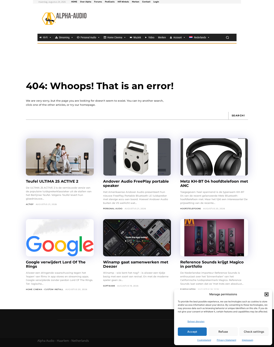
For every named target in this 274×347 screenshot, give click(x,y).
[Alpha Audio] (64, 18)
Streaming (64, 37)
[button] (266, 294)
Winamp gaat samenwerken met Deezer (135, 264)
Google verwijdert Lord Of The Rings (56, 264)
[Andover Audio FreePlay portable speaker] (137, 157)
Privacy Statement (226, 340)
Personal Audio (88, 37)
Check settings (254, 331)
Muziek (137, 37)
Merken (162, 37)
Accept (192, 331)
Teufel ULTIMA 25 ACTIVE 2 (52, 181)
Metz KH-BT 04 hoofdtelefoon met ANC (214, 183)
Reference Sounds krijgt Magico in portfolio (212, 264)
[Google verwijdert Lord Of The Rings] (60, 237)
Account (177, 37)
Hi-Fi (45, 37)
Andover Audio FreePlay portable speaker (136, 183)
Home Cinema (114, 37)
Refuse (223, 331)
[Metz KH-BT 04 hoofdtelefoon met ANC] (214, 157)
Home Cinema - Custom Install (44, 289)
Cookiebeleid (204, 340)
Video (151, 37)
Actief (30, 204)
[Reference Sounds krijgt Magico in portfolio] (214, 237)
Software (109, 286)
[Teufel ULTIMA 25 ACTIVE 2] (60, 157)
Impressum (247, 340)
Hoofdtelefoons (190, 208)
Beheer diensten (196, 321)
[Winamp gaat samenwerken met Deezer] (137, 237)
